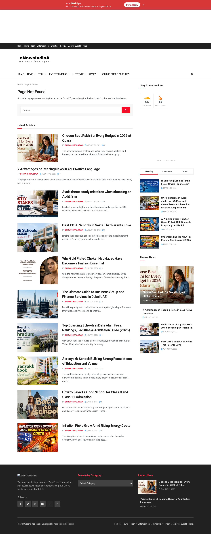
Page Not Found (31, 84)
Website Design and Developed (37, 524)
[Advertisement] (92, 21)
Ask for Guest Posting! (77, 46)
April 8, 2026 (91, 402)
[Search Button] (126, 110)
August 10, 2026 (93, 230)
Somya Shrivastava (74, 145)
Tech (33, 46)
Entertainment (43, 46)
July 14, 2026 (92, 335)
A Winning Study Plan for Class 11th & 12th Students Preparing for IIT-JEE (176, 222)
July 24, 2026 (92, 268)
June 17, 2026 (92, 369)
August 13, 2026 (48, 174)
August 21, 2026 (93, 145)
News (26, 46)
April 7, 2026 (91, 431)
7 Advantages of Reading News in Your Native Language (58, 169)
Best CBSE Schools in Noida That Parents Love (96, 225)
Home (20, 46)
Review (63, 46)
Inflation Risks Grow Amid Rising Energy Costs (96, 426)
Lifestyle (54, 46)
